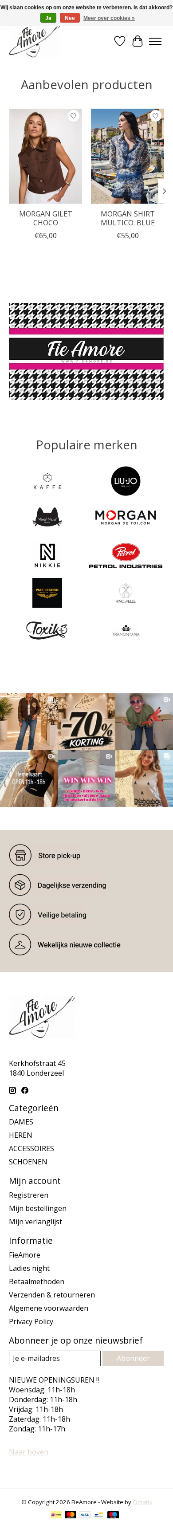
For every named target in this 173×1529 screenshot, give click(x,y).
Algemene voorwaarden (48, 1308)
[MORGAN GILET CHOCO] (45, 155)
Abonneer (133, 1358)
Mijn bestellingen (38, 1208)
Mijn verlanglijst (35, 1221)
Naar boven (28, 1452)
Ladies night (29, 1268)
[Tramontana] (125, 631)
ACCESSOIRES (31, 1148)
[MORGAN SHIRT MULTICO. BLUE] (127, 155)
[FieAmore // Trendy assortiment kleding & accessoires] (34, 41)
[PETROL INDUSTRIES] (125, 557)
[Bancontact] (98, 1515)
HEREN (20, 1135)
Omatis (142, 1502)
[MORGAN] (125, 519)
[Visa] (84, 1515)
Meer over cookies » (109, 18)
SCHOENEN (28, 1162)
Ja (48, 18)
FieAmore (24, 1255)
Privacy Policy (31, 1321)
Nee (70, 18)
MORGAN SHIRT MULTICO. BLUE (128, 218)
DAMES (21, 1122)
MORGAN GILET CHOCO (45, 218)
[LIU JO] (125, 482)
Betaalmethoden (36, 1281)
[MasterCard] (70, 1515)
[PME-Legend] (47, 594)
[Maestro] (113, 1515)
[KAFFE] (47, 482)
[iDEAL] (56, 1515)
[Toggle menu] (155, 41)
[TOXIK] (47, 631)
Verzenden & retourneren (52, 1295)
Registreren (28, 1195)
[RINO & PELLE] (125, 594)
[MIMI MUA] (47, 519)
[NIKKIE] (47, 557)
